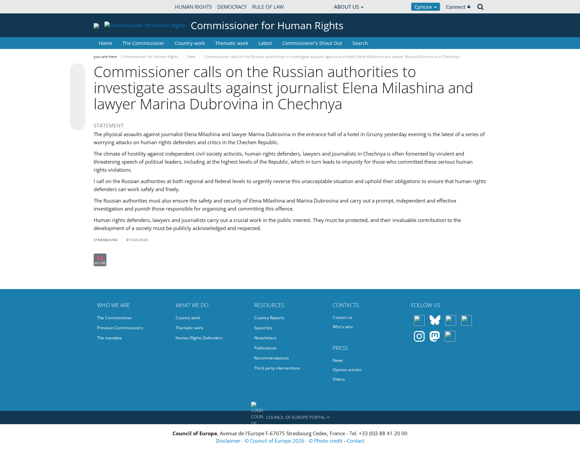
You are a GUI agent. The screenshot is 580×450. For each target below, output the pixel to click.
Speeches (263, 328)
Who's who (343, 327)
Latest (265, 43)
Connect (456, 6)
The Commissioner (143, 43)
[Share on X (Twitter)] (77, 84)
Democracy (232, 6)
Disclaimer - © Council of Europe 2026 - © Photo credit (280, 440)
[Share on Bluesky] (77, 72)
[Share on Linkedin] (77, 110)
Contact (355, 440)
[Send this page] (77, 123)
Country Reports (269, 318)
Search (360, 43)
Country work (190, 43)
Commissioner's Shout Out (312, 43)
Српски (424, 6)
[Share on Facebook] (77, 97)
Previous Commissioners (120, 328)
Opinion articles (347, 370)
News (338, 360)
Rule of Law (268, 6)
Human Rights (193, 6)
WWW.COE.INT (110, 7)
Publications (265, 348)
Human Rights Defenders (199, 338)
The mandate (109, 338)
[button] (290, 417)
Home (105, 43)
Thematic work (231, 43)
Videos (339, 379)
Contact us (342, 317)
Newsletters (265, 338)
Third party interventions (277, 368)
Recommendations (271, 358)
